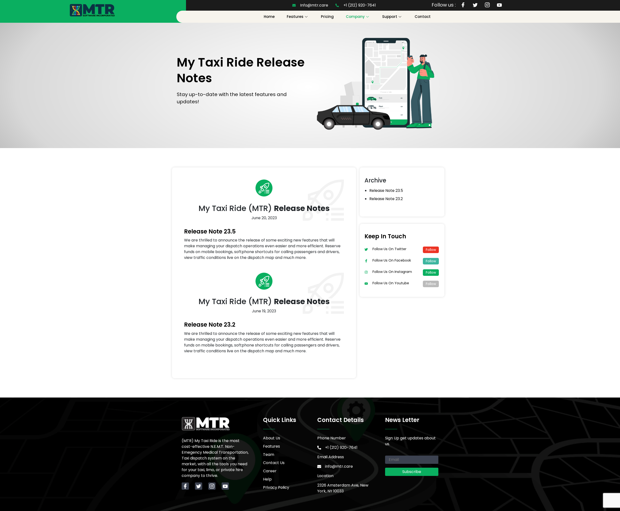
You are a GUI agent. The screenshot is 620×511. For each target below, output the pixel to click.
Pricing (327, 16)
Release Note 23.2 (209, 325)
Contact (423, 16)
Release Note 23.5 (210, 231)
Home (269, 16)
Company (355, 16)
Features (295, 16)
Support (389, 16)
